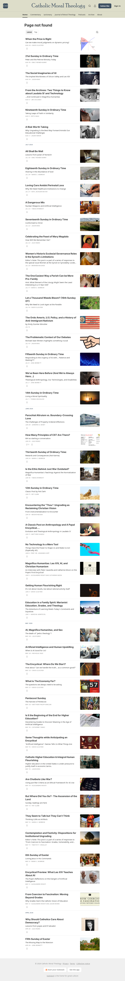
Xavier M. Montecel (38, 614)
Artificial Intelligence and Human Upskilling (49, 647)
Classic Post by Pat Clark (35, 491)
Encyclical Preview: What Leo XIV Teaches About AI (49, 874)
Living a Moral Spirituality (36, 396)
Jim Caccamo (36, 100)
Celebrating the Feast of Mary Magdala (46, 236)
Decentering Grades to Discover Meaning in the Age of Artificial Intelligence (48, 723)
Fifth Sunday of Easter (37, 939)
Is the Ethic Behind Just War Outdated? (47, 469)
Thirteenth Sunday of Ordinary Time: (46, 452)
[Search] (89, 5)
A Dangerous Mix (35, 202)
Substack (50, 976)
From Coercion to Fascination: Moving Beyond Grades (46, 896)
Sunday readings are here (36, 803)
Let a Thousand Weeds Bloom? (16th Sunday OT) (50, 299)
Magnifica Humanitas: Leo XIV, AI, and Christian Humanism (46, 565)
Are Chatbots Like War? (38, 779)
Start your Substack (56, 970)
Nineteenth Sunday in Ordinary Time (45, 109)
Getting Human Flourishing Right (43, 585)
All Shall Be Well (34, 151)
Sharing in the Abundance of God (39, 171)
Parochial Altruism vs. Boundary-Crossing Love (49, 417)
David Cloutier (38, 45)
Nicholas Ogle (37, 653)
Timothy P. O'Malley (39, 845)
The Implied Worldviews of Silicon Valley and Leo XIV (47, 76)
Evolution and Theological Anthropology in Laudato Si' (48, 531)
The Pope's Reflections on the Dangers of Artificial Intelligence (46, 880)
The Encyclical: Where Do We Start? (45, 664)
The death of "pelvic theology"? (38, 633)
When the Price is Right (38, 39)
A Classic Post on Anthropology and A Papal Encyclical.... (50, 526)
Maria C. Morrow (38, 174)
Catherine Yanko (38, 727)
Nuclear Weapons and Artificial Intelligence (43, 206)
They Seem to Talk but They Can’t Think (47, 815)
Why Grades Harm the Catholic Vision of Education (46, 901)
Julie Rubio (36, 243)
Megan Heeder (37, 514)
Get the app (74, 970)
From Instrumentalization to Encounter (41, 511)
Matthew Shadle (37, 534)
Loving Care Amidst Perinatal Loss (44, 185)
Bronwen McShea (38, 265)
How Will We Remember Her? (37, 240)
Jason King (36, 79)
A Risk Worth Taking (36, 127)
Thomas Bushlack (37, 399)
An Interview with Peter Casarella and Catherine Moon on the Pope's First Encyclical (51, 571)
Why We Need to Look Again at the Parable (43, 304)
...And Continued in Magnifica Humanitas (42, 97)
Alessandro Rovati (38, 575)
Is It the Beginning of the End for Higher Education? (47, 717)
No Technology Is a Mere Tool (41, 544)
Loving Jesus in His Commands (38, 858)
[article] (62, 44)
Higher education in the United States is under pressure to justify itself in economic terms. (49, 764)
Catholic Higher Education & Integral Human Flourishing (50, 759)
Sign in (117, 6)
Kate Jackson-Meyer (39, 192)
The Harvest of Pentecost (35, 701)
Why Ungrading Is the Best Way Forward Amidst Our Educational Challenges (47, 131)
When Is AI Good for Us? (35, 650)
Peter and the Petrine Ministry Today (40, 59)
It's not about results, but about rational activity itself (47, 589)
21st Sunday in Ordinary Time (41, 56)
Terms (72, 963)
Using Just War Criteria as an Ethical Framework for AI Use (49, 782)
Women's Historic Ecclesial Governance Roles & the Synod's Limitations (51, 255)
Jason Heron (36, 136)
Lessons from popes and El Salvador (40, 926)
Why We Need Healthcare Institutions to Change (45, 189)
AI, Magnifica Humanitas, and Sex (44, 630)
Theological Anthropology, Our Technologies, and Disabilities (51, 379)
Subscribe (104, 6)
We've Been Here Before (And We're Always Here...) (49, 375)
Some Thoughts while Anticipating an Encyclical (46, 739)
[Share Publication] (95, 5)
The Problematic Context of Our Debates (48, 337)
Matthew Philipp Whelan (41, 704)
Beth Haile (35, 116)
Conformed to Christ (33, 223)
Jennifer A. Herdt (38, 425)
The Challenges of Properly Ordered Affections (44, 422)
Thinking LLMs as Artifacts (36, 819)
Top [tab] (35, 32)
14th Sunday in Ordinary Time (42, 392)
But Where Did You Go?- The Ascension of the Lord (51, 798)
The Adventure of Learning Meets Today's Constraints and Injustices (49, 610)
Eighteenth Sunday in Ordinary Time (45, 168)
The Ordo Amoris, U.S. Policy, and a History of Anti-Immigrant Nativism (50, 319)
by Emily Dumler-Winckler (36, 324)
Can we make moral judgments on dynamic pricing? (47, 42)
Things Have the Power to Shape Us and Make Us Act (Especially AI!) (47, 549)
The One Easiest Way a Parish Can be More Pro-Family (49, 277)
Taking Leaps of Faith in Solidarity (39, 113)
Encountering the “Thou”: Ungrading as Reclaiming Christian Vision (47, 507)
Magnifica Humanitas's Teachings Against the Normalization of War (50, 473)
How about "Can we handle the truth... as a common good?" (50, 667)
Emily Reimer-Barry (39, 62)
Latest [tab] (29, 32)
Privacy (65, 963)
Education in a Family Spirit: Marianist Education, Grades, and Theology (46, 604)
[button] (25, 15)
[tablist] (32, 32)
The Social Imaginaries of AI (40, 73)
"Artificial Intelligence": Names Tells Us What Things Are (48, 744)
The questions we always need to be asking (43, 684)
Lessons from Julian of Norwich (38, 154)
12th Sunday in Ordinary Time (41, 488)
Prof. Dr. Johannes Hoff (40, 553)
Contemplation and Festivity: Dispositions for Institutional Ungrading (50, 835)
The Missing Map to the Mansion (39, 942)
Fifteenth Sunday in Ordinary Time (44, 354)
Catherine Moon (55, 575)
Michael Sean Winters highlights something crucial (46, 340)
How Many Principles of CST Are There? (47, 435)
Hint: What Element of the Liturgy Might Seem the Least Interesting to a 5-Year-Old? (48, 283)
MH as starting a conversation (38, 438)
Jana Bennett (36, 363)
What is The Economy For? (40, 681)
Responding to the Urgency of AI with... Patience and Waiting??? (47, 358)
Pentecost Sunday (35, 698)
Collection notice (83, 963)
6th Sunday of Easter (37, 855)
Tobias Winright (38, 209)
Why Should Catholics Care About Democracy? (44, 921)
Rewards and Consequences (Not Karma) (42, 455)
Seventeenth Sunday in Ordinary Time (46, 219)
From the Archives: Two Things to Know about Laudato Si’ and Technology (47, 92)
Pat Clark (35, 494)
